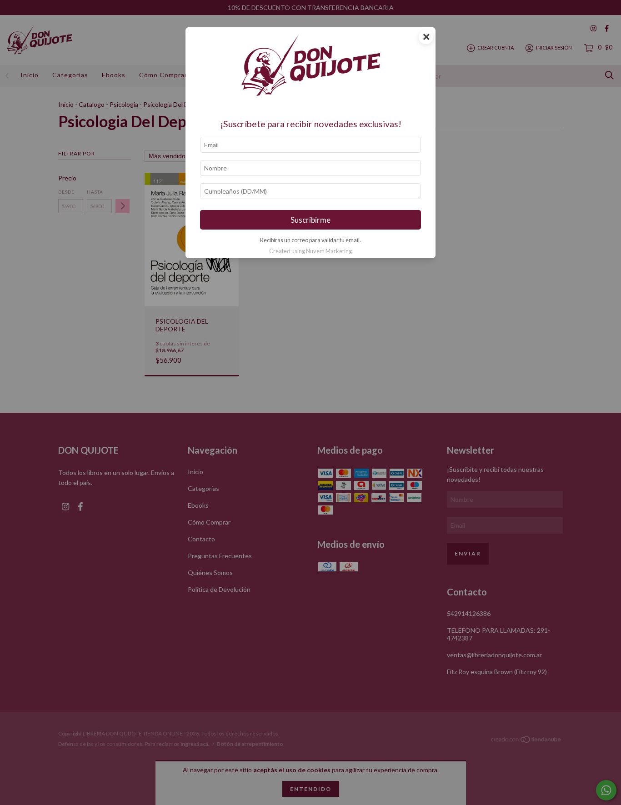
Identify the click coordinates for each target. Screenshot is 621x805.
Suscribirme (310, 220)
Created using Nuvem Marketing (310, 251)
